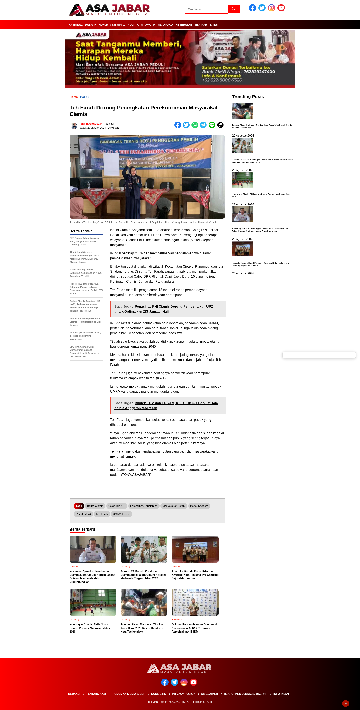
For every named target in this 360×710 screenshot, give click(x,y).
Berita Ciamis (95, 505)
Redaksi (74, 693)
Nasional (75, 24)
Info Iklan (281, 693)
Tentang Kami (96, 693)
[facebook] (253, 10)
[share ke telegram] (204, 127)
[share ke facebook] (178, 127)
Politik (133, 24)
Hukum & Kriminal (112, 24)
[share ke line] (213, 127)
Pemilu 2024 (83, 514)
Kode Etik (158, 693)
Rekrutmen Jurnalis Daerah (245, 693)
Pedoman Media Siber (129, 693)
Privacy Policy (183, 693)
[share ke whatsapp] (195, 127)
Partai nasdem (199, 505)
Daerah (90, 24)
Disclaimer (209, 693)
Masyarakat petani (173, 505)
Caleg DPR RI (116, 505)
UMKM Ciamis (121, 514)
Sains (214, 24)
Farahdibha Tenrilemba (144, 505)
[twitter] (262, 10)
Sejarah (200, 24)
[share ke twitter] (187, 127)
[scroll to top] (346, 703)
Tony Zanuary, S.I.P (90, 123)
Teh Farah (102, 514)
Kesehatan (184, 24)
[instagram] (272, 10)
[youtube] (282, 10)
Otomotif (148, 24)
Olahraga (165, 24)
